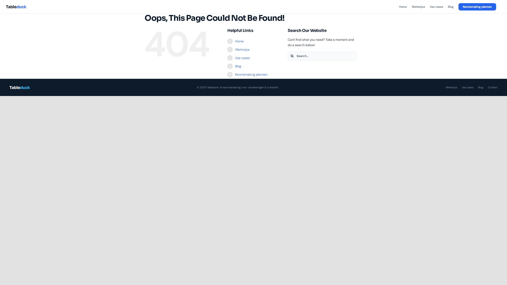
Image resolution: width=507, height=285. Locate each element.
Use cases (242, 58)
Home (239, 41)
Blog (238, 66)
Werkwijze (242, 50)
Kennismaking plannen (251, 74)
